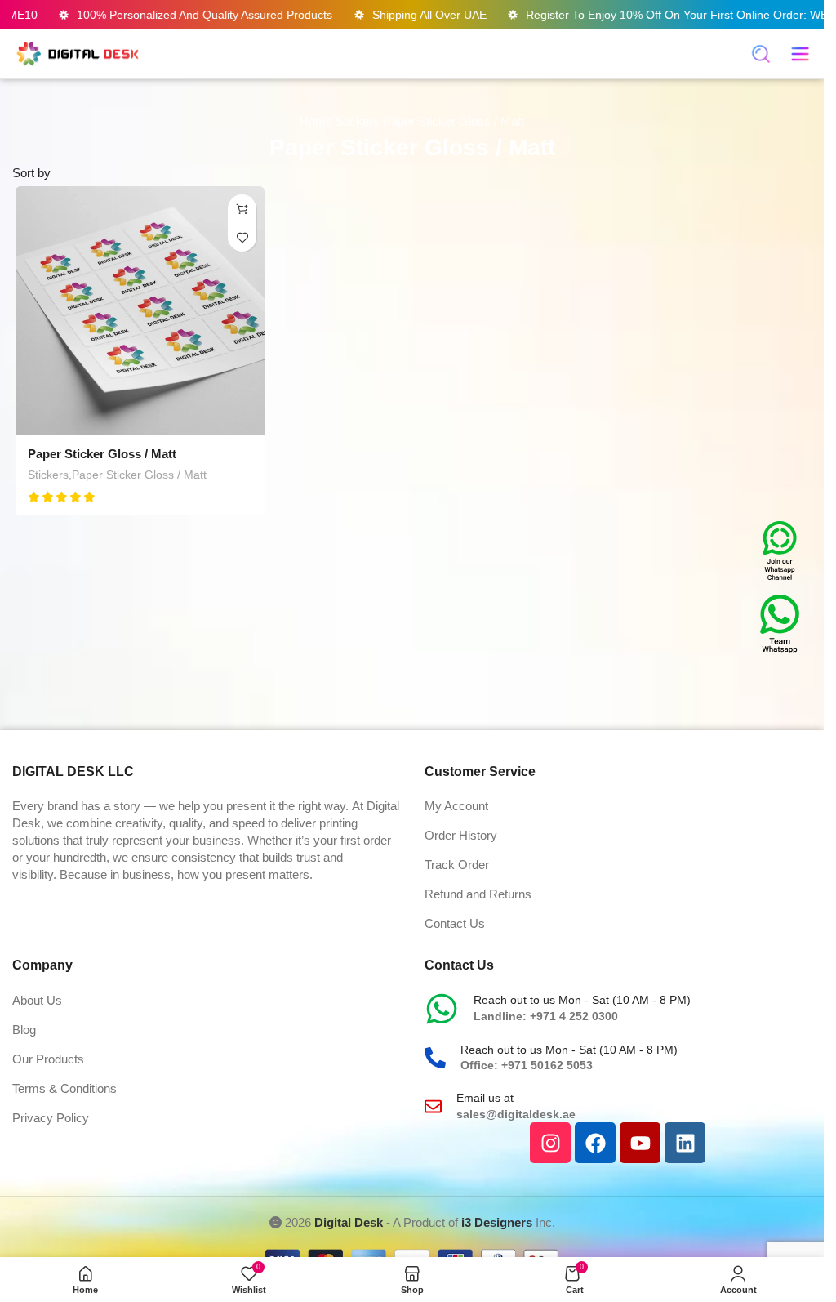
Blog (24, 1030)
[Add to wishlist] (242, 237)
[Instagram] (550, 1142)
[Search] (760, 54)
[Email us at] (433, 1106)
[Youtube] (640, 1142)
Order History (461, 835)
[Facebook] (595, 1142)
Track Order (457, 865)
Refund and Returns (478, 894)
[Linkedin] (685, 1142)
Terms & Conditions (64, 1088)
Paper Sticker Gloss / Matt (102, 454)
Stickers (359, 121)
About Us (37, 1000)
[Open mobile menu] (800, 54)
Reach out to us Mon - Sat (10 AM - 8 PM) (582, 999)
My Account (456, 806)
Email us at (485, 1097)
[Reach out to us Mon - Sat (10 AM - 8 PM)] (442, 1009)
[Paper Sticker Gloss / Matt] (140, 310)
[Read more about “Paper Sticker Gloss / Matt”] (242, 208)
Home (318, 121)
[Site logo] (77, 53)
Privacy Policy (50, 1118)
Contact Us (455, 923)
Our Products (48, 1059)
